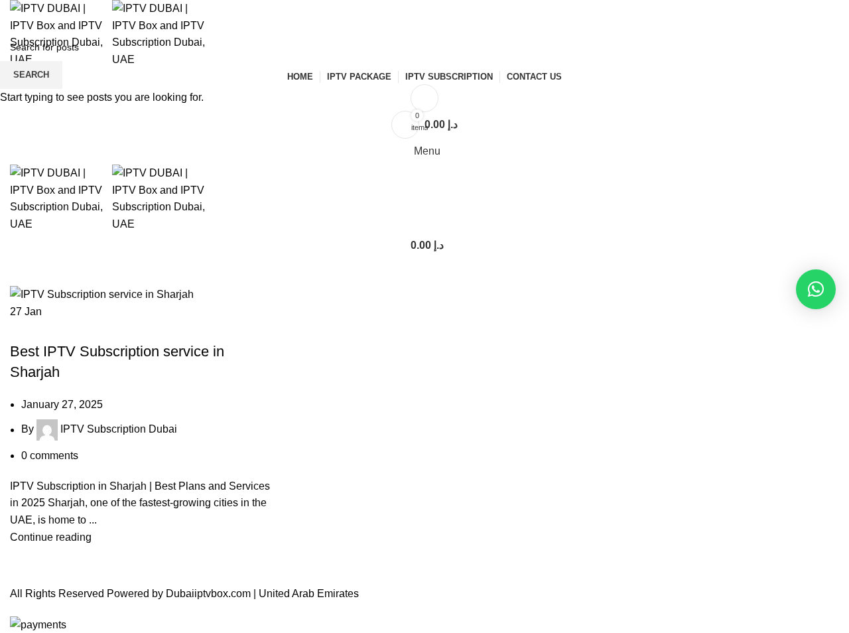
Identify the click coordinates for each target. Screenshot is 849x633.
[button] (816, 289)
